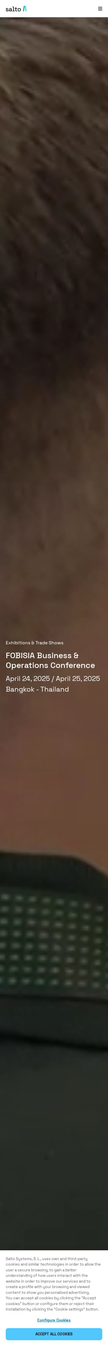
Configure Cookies (54, 1320)
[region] (54, 1298)
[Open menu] (100, 8)
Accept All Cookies (54, 1334)
